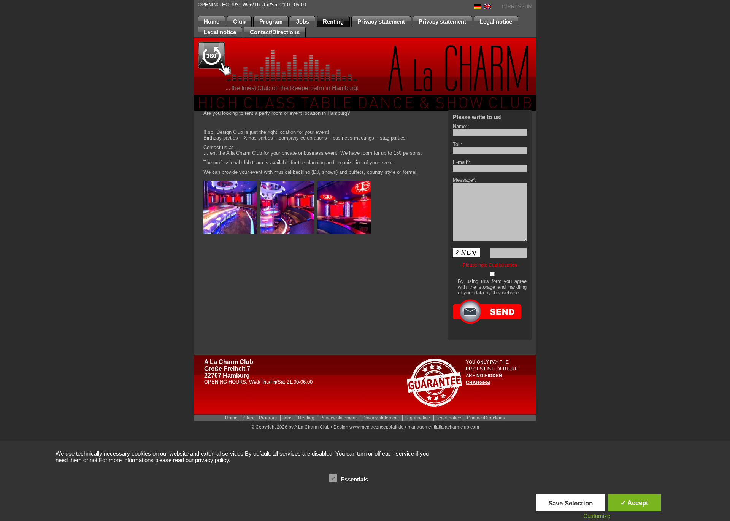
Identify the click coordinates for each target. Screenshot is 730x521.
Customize (596, 516)
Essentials (354, 479)
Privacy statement (381, 21)
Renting (333, 21)
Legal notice (496, 21)
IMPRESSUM (517, 7)
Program (270, 21)
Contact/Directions (275, 32)
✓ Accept (634, 502)
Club (239, 21)
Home (211, 21)
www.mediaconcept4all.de (376, 427)
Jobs (302, 21)
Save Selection (570, 503)
